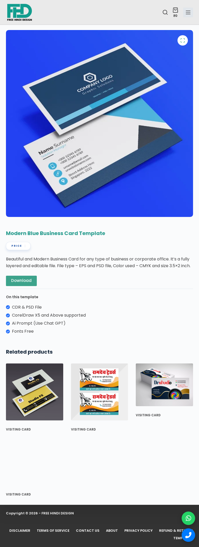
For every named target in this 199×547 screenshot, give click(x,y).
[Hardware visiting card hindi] (99, 392)
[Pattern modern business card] (34, 392)
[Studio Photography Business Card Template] (164, 384)
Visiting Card (18, 429)
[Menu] (188, 12)
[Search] (165, 12)
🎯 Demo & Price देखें (100, 532)
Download (21, 280)
